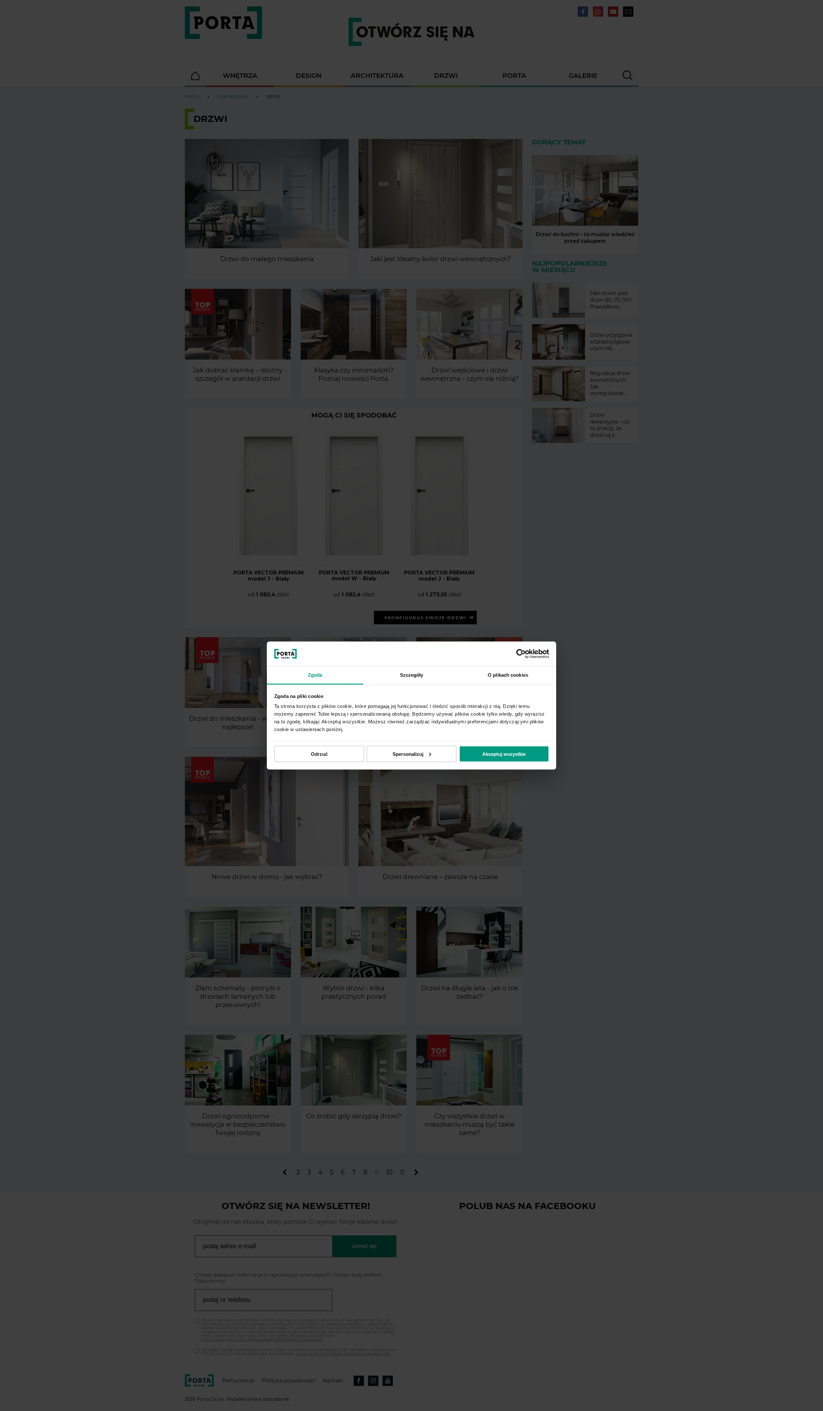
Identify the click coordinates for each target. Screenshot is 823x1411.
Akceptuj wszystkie (504, 753)
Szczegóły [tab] (411, 675)
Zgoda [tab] (315, 675)
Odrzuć (319, 753)
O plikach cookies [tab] (508, 675)
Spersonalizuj (408, 753)
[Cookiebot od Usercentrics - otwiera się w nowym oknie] (521, 654)
